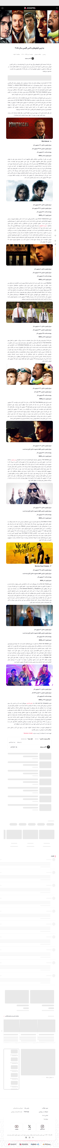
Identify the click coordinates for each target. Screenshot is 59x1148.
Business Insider (28, 733)
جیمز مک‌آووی (43, 226)
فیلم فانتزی (29, 703)
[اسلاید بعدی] (2, 1031)
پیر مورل (13, 460)
